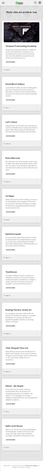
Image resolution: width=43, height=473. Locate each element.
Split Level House (14, 426)
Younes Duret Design (31, 465)
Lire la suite (10, 62)
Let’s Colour (11, 122)
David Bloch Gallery (15, 84)
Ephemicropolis (13, 234)
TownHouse (11, 272)
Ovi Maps (9, 196)
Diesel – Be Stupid (14, 386)
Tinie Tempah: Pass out (16, 348)
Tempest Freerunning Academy (21, 46)
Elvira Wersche (12, 158)
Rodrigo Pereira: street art (18, 310)
